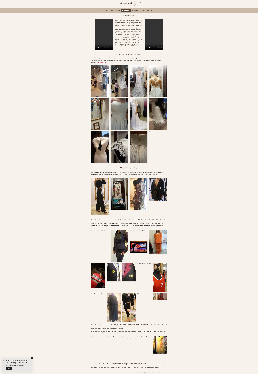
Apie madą (149, 10)
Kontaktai (143, 10)
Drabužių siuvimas (126, 10)
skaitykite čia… (102, 62)
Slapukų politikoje (20, 365)
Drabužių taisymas (115, 10)
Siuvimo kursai (135, 10)
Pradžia (107, 10)
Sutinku (9, 368)
